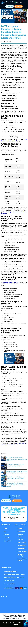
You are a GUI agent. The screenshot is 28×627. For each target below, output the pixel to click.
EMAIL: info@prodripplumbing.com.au (14, 574)
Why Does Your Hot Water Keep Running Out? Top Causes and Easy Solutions (15, 485)
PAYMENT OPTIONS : (9, 588)
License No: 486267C (9, 584)
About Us (6, 534)
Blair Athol (5, 615)
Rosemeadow (5, 618)
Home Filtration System (22, 559)
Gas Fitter (20, 539)
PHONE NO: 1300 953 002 (10, 571)
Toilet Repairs (21, 548)
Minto (17, 618)
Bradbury (15, 616)
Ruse (16, 615)
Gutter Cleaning (22, 551)
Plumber (20, 528)
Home (5, 528)
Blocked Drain (21, 531)
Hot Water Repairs (20, 535)
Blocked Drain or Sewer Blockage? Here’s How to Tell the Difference (15, 477)
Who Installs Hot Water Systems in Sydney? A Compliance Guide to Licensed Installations (16, 459)
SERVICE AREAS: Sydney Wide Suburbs (14, 578)
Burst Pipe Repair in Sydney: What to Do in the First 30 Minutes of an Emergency (16, 472)
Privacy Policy (7, 541)
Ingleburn (21, 616)
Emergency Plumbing (21, 555)
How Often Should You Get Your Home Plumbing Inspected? (15, 465)
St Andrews (23, 618)
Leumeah (11, 615)
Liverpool (12, 618)
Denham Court (8, 616)
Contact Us (7, 538)
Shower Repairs (22, 545)
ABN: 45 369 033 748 (9, 581)
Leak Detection (22, 542)
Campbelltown (21, 615)
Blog (5, 531)
